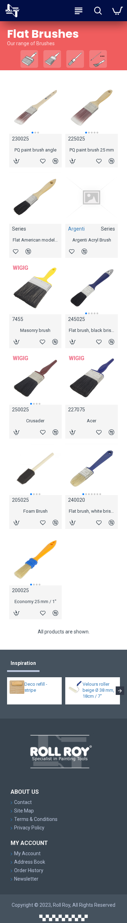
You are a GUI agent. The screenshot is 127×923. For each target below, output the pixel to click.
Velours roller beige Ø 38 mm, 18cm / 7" (98, 690)
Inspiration (23, 663)
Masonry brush (35, 330)
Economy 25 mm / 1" (35, 601)
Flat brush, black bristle (91, 330)
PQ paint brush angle (35, 150)
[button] (32, 132)
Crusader (35, 420)
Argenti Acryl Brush (91, 240)
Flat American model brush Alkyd (35, 240)
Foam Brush (35, 511)
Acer (91, 420)
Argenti (76, 229)
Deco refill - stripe (35, 687)
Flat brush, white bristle (91, 511)
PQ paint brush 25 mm (91, 150)
